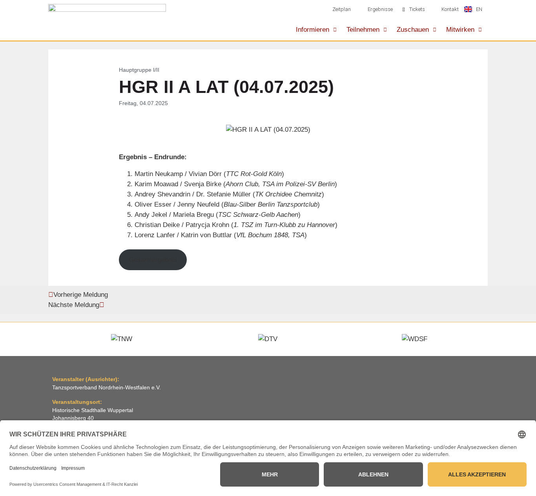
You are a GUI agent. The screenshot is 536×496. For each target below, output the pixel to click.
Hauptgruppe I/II (139, 70)
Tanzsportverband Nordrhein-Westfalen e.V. (106, 388)
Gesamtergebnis (153, 259)
